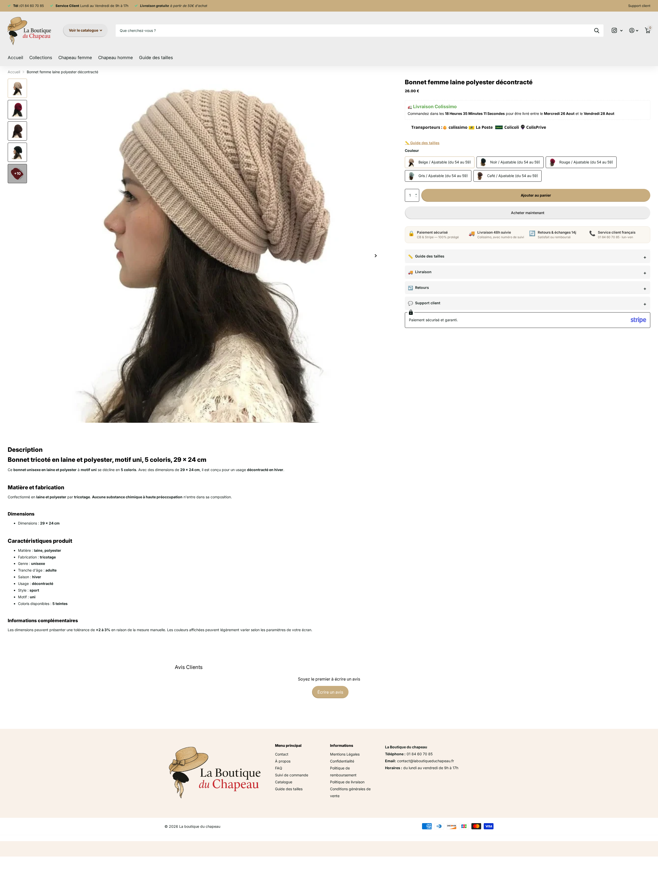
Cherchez (597, 30)
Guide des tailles (156, 57)
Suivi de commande (291, 775)
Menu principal (288, 745)
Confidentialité (342, 761)
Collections (40, 57)
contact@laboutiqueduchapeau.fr (425, 761)
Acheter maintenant (527, 212)
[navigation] (17, 88)
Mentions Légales (345, 754)
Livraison (423, 272)
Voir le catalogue (84, 30)
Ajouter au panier (536, 195)
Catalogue (283, 782)
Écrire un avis (330, 692)
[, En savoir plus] (617, 30)
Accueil (15, 57)
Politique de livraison (347, 782)
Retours (422, 287)
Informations (341, 745)
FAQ (278, 768)
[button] (417, 190)
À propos (282, 761)
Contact (281, 754)
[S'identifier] (633, 30)
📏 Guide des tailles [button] (422, 143)
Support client (427, 303)
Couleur (412, 150)
